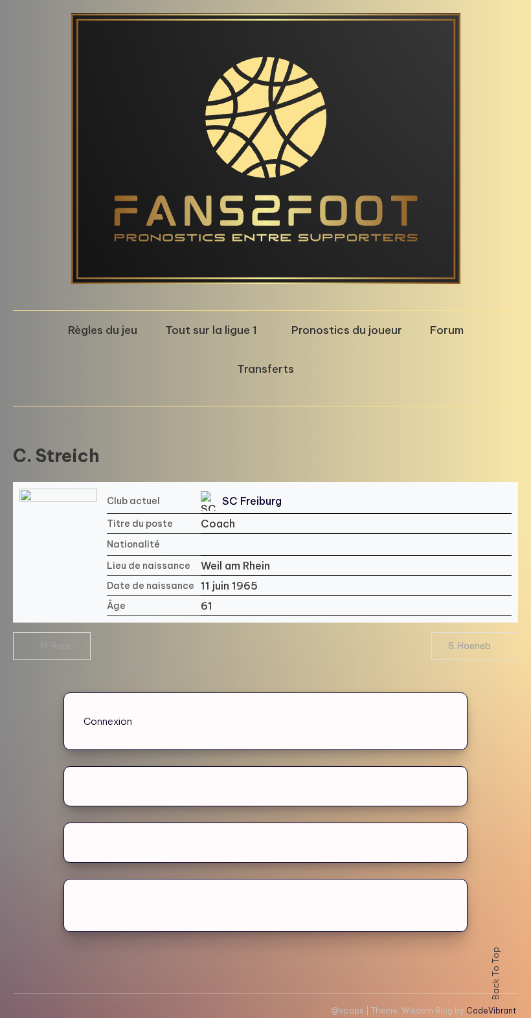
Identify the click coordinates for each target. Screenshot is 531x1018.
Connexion (108, 721)
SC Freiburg (252, 500)
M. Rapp (57, 646)
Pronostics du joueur (346, 330)
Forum (447, 330)
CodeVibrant (491, 1010)
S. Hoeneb (469, 646)
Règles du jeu (102, 330)
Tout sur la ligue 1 (211, 330)
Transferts (265, 369)
